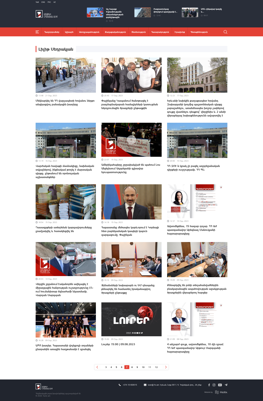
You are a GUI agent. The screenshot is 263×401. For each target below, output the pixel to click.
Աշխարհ (69, 31)
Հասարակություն (160, 31)
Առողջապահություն (89, 31)
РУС (49, 2)
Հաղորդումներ (51, 31)
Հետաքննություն (199, 31)
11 (149, 367)
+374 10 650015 (130, 385)
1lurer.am (46, 396)
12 (156, 367)
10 (143, 367)
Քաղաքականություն (115, 31)
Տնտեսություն (139, 31)
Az (55, 2)
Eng (43, 2)
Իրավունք (180, 31)
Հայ (37, 2)
